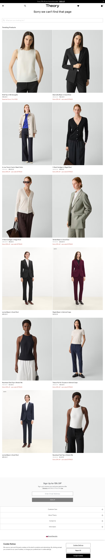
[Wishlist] (78, 6)
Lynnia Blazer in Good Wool (10, 312)
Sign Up (52, 500)
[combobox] (52, 20)
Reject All (78, 550)
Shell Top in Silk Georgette (10, 95)
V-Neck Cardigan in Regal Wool (62, 167)
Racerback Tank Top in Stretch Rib (12, 382)
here (62, 488)
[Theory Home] (52, 6)
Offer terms (45, 488)
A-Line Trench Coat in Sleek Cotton (12, 167)
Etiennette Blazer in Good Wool (62, 95)
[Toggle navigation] (3, 6)
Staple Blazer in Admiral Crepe (62, 312)
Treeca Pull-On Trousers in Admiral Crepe (65, 382)
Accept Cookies (78, 556)
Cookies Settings (78, 545)
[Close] (103, 1)
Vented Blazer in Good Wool (61, 239)
